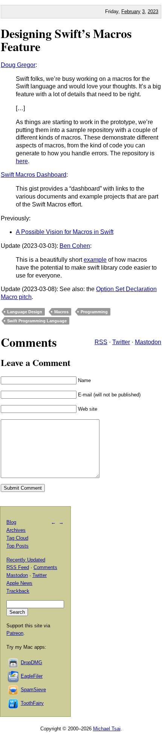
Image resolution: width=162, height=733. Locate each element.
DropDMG (31, 662)
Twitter (121, 342)
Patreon (14, 633)
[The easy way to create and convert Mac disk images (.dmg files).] (13, 662)
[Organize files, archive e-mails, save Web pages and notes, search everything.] (13, 676)
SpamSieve (33, 689)
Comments (45, 567)
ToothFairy (32, 703)
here (22, 161)
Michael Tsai (107, 728)
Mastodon (148, 342)
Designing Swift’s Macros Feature (66, 39)
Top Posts (17, 546)
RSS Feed (17, 567)
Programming (94, 312)
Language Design (24, 312)
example (95, 259)
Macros (61, 312)
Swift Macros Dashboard (33, 174)
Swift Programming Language (37, 321)
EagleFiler (32, 676)
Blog (11, 522)
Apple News (19, 583)
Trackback (17, 591)
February (131, 11)
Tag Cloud (17, 538)
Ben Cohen (75, 246)
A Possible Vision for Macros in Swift (64, 232)
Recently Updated (25, 560)
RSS (101, 342)
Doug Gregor (18, 65)
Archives (16, 530)
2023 (153, 11)
